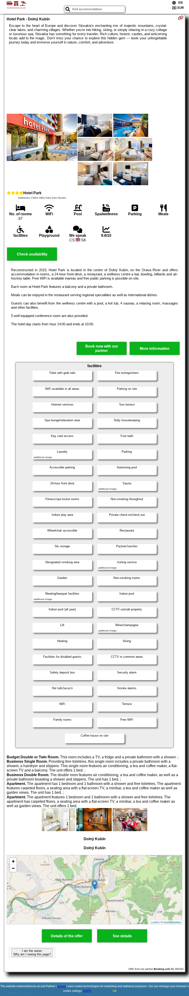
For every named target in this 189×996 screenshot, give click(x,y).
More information (154, 348)
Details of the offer (67, 936)
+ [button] (13, 861)
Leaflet (155, 922)
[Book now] (180, 18)
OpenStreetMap (172, 922)
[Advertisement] (94, 79)
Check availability (32, 254)
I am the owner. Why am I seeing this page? (32, 952)
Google (61, 986)
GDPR (87, 991)
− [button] (13, 868)
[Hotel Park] (42, 138)
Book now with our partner (101, 348)
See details (122, 936)
